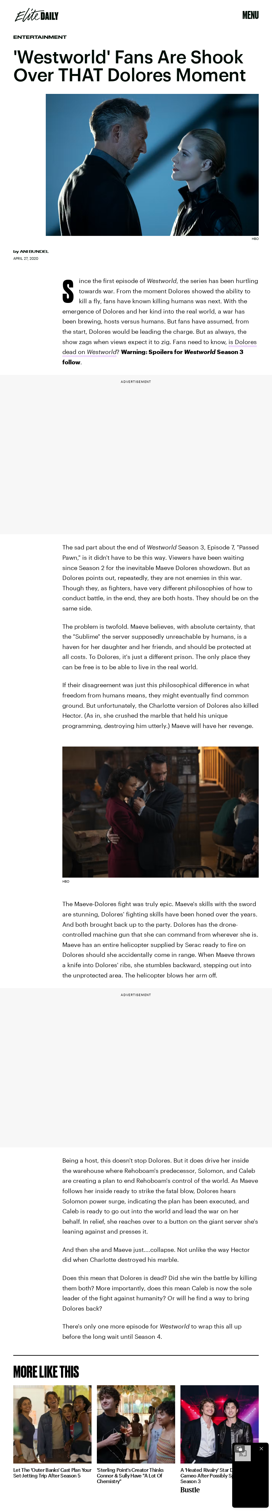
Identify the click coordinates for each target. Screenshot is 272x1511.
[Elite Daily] (36, 15)
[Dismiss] (261, 1449)
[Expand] (239, 1449)
